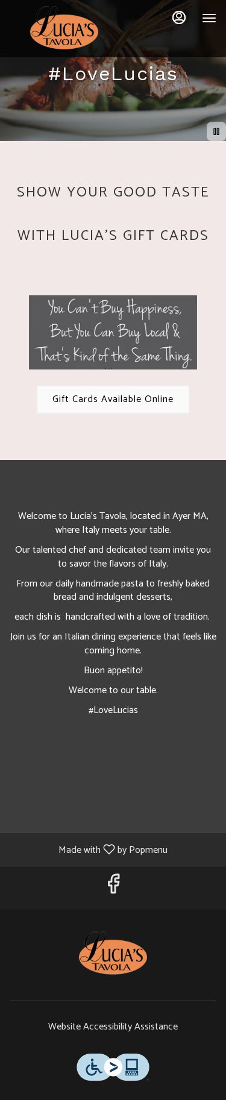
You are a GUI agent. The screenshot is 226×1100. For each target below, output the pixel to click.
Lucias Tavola (113, 955)
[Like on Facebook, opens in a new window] (113, 888)
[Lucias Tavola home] (64, 30)
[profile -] (179, 17)
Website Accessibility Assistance (113, 1027)
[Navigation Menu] (209, 18)
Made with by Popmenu (88, 849)
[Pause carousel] (216, 131)
